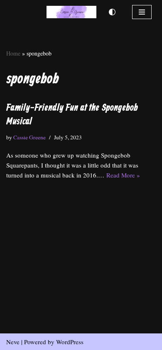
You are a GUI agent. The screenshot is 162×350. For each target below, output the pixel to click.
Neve (13, 342)
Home (13, 53)
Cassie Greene (29, 137)
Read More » (123, 175)
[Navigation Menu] (142, 12)
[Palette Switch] (112, 12)
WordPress (69, 342)
